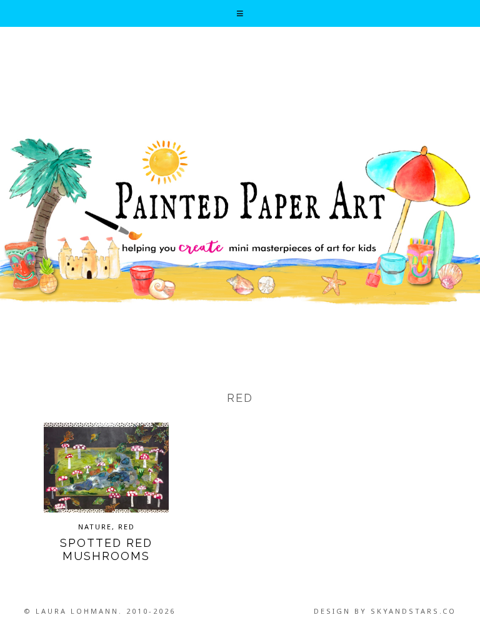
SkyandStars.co (413, 611)
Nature (95, 526)
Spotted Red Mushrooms (106, 549)
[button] (240, 13)
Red (126, 526)
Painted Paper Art (240, 221)
